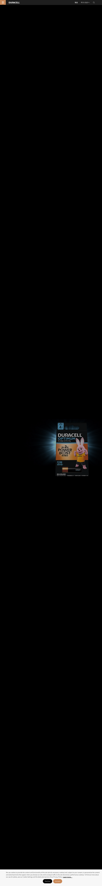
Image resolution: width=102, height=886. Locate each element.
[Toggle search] (94, 2)
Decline (47, 881)
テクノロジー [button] (85, 2)
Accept (57, 881)
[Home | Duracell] (14, 2)
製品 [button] (76, 2)
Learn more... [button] (67, 877)
